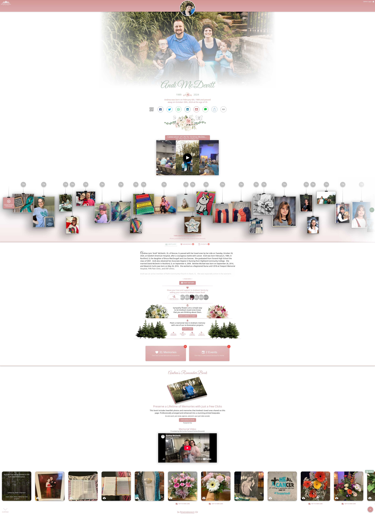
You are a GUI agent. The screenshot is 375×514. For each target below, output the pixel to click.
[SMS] (205, 109)
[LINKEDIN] (187, 109)
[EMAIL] (196, 109)
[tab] (171, 244)
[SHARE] (214, 109)
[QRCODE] (151, 109)
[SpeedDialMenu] (370, 509)
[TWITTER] (169, 109)
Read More (187, 279)
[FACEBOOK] (160, 109)
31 (185, 346)
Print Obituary (188, 283)
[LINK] (223, 109)
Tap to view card (184, 503)
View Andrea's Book (187, 420)
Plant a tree (187, 329)
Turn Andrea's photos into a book (187, 236)
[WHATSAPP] (178, 109)
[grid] (187, 211)
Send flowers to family (187, 316)
